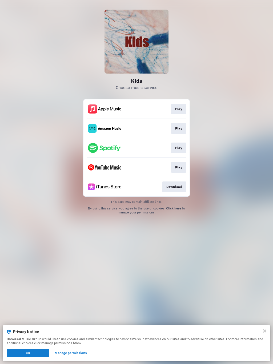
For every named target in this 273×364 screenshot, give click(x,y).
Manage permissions (71, 353)
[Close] (264, 331)
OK (28, 353)
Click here (173, 208)
